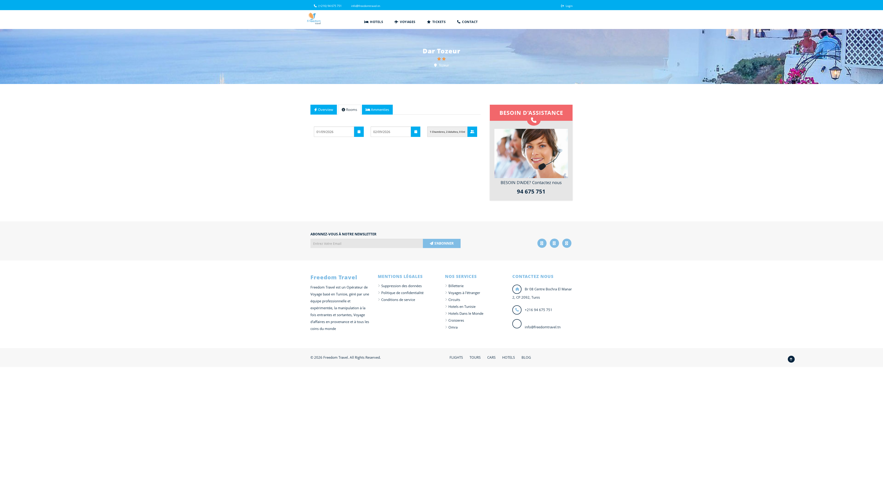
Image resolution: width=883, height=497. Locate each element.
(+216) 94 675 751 (330, 6)
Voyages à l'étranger (464, 292)
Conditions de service (398, 299)
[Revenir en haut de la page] (791, 359)
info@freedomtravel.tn (365, 6)
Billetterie (456, 285)
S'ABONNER (444, 243)
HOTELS (508, 357)
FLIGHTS (456, 357)
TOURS (475, 357)
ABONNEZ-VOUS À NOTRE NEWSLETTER (343, 234)
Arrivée (377, 122)
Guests (433, 122)
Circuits (454, 299)
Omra (453, 327)
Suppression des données (401, 285)
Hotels (376, 22)
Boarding (322, 144)
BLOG (526, 357)
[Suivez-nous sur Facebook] (542, 243)
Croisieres (456, 320)
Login (569, 6)
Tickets (438, 22)
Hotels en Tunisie (462, 306)
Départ (320, 122)
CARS (491, 357)
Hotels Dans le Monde (465, 313)
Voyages (407, 22)
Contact (469, 22)
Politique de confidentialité (402, 292)
